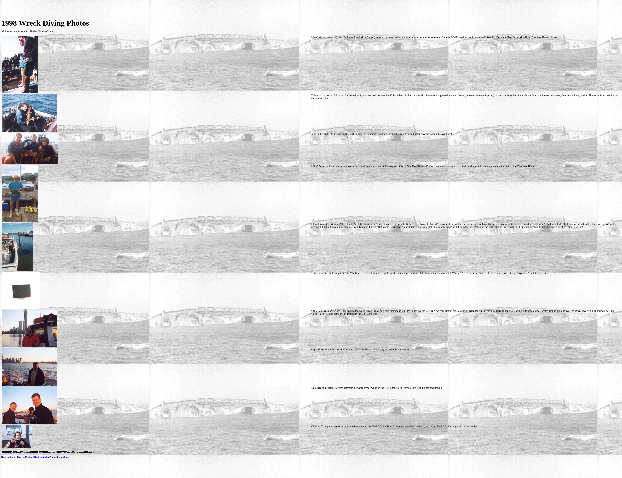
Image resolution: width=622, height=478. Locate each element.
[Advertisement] (311, 8)
